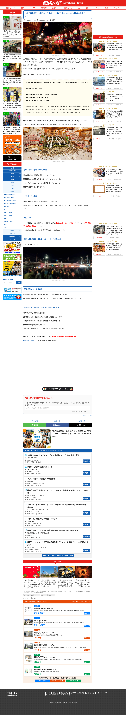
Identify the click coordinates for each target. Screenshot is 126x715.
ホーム (48, 693)
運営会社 (55, 693)
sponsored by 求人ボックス (55, 450)
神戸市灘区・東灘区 (9, 197)
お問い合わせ (90, 693)
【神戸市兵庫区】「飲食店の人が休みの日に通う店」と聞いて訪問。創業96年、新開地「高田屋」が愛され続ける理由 (114, 47)
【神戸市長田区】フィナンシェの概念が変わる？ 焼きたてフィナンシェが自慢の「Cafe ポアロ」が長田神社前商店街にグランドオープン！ (114, 230)
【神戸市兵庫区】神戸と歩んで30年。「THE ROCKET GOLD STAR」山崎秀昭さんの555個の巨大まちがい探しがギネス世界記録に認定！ (12, 105)
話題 (87, 8)
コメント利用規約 (87, 415)
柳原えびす (44, 595)
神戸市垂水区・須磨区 (10, 203)
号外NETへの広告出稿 (77, 693)
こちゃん (34, 598)
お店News (55, 8)
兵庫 (32, 595)
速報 (106, 8)
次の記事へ (79, 421)
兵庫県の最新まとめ (9, 194)
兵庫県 (53, 20)
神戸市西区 (7, 206)
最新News (24, 8)
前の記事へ (35, 421)
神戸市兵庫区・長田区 (73, 3)
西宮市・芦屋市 (8, 215)
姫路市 (5, 227)
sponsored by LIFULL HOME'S (80, 601)
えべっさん (26, 595)
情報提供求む (64, 693)
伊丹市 (5, 209)
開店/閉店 (43, 8)
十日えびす (37, 595)
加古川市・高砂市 (8, 221)
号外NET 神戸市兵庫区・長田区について (58, 695)
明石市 (5, 224)
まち (79, 8)
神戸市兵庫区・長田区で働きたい (36, 450)
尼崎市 (5, 218)
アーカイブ (117, 8)
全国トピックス (10, 8)
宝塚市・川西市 (8, 212)
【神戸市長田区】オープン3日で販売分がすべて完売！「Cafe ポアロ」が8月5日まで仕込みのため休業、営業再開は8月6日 (114, 131)
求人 (34, 8)
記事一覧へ (57, 421)
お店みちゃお (68, 8)
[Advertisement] (108, 22)
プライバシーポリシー (103, 693)
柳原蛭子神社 (51, 595)
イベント (96, 8)
